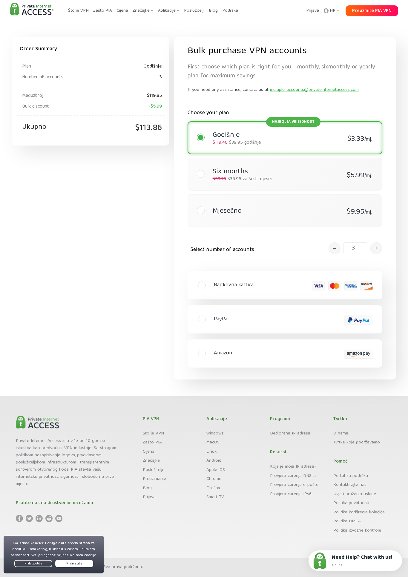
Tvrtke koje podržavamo (356, 442)
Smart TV (215, 497)
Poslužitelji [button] (194, 11)
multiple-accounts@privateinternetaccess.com (314, 90)
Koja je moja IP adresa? (293, 467)
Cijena (148, 452)
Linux (211, 452)
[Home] (31, 9)
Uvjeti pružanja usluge (354, 494)
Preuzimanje (154, 479)
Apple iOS (215, 470)
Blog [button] (213, 11)
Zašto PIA (152, 442)
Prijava (312, 10)
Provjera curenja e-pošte (294, 485)
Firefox (213, 488)
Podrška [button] (230, 11)
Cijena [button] (122, 11)
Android (213, 461)
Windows (215, 433)
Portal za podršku (350, 476)
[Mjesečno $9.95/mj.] (282, 198)
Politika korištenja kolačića (359, 512)
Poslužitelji (153, 470)
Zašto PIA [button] (102, 11)
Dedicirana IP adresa (290, 433)
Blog (147, 488)
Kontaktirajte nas (349, 485)
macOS (213, 442)
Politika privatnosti (351, 503)
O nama (340, 433)
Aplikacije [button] (167, 11)
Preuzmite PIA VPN (372, 11)
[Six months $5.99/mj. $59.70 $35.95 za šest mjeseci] (282, 162)
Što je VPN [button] (78, 11)
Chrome (213, 479)
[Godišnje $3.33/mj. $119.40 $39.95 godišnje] (282, 125)
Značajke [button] (141, 11)
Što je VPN (153, 433)
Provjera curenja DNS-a (293, 476)
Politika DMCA (347, 521)
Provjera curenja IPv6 (291, 494)
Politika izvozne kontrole (357, 531)
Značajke (151, 461)
